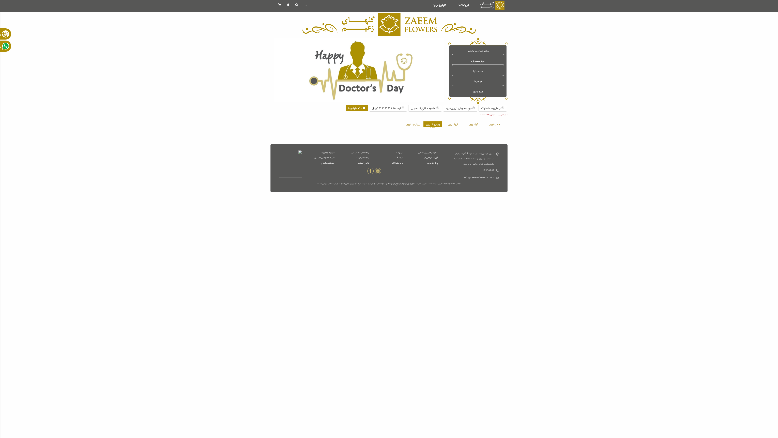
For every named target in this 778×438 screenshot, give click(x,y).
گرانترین (473, 124)
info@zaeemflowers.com (479, 177)
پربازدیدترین (413, 124)
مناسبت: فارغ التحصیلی (423, 108)
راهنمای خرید (362, 157)
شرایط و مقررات (327, 152)
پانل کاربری (432, 162)
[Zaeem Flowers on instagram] (378, 171)
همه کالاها (477, 91)
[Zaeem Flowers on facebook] (370, 171)
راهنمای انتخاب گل (360, 152)
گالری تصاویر (363, 162)
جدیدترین (494, 124)
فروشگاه (399, 157)
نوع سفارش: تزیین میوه (459, 108)
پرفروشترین (433, 124)
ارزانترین (453, 124)
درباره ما (399, 152)
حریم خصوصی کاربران (324, 157)
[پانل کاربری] (288, 5)
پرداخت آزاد (397, 162)
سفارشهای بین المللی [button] (478, 50)
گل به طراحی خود (430, 157)
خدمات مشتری (327, 162)
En (305, 5)
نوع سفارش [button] (477, 60)
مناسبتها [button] (478, 71)
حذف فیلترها (355, 108)
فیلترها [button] (478, 81)
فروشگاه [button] (464, 5)
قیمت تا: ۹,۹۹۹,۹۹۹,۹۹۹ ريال (387, 108)
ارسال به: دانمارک (491, 108)
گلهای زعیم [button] (440, 5)
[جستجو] (297, 5)
